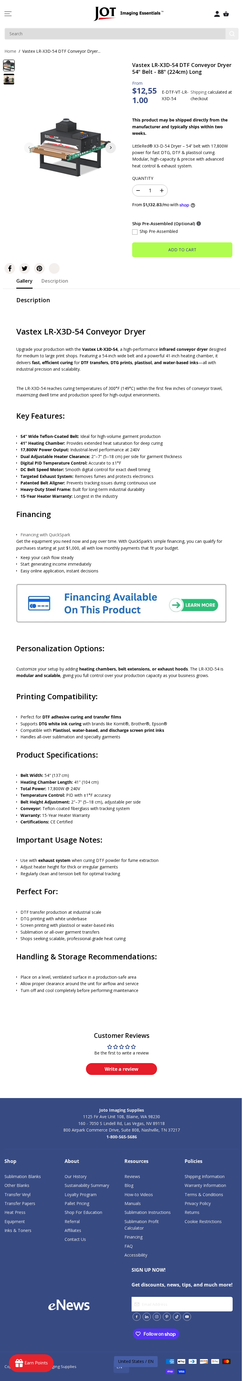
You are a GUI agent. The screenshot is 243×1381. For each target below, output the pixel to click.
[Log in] (217, 14)
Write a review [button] (121, 1069)
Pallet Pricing (77, 1203)
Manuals (132, 1203)
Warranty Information (205, 1185)
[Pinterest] (39, 268)
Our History (76, 1176)
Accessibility (135, 1255)
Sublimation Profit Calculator (141, 1225)
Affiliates (73, 1230)
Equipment (14, 1221)
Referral (72, 1221)
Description (54, 281)
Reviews (132, 1176)
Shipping (199, 92)
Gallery (24, 281)
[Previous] (29, 148)
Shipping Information (205, 1176)
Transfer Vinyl (17, 1194)
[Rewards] (31, 1363)
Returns (192, 1212)
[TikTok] (177, 1317)
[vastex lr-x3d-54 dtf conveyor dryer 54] (70, 147)
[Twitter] (25, 268)
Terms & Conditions (204, 1194)
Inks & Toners (17, 1230)
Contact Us (75, 1239)
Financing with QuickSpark (45, 534)
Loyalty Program (81, 1194)
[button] (8, 14)
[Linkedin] (147, 1317)
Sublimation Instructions (147, 1212)
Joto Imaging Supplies (56, 1366)
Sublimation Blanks (22, 1176)
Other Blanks (16, 1185)
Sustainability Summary (87, 1185)
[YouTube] (187, 1317)
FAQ (128, 1246)
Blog (128, 1185)
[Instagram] (157, 1317)
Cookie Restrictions (203, 1221)
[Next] (110, 148)
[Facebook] (9, 268)
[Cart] (226, 14)
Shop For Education (83, 1212)
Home (10, 51)
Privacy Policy (198, 1203)
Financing (133, 1237)
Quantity (142, 178)
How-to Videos (138, 1194)
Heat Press (14, 1212)
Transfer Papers (19, 1203)
